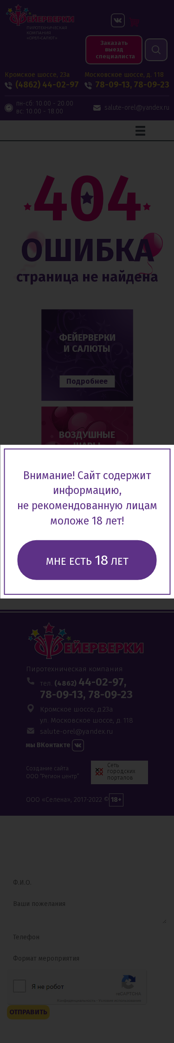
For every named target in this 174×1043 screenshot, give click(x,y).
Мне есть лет (87, 560)
